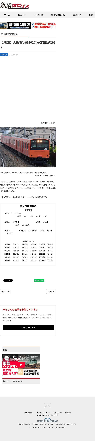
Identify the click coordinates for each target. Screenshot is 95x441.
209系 (31, 216)
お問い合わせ (28, 412)
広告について (57, 412)
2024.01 (16, 260)
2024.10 (42, 254)
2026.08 (7, 244)
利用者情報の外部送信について (47, 415)
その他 (41, 230)
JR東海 (7, 222)
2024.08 (7, 257)
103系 (17, 225)
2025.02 (7, 254)
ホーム (7, 14)
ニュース (22, 14)
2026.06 (24, 244)
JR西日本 (4, 55)
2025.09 (50, 247)
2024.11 (33, 254)
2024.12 (24, 254)
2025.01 (16, 254)
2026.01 (16, 247)
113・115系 (25, 225)
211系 (38, 216)
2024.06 (24, 257)
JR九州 (45, 222)
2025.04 (42, 251)
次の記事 (50, 291)
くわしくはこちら (28, 327)
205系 (25, 216)
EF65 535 (10, 234)
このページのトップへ (47, 405)
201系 (19, 216)
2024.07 (16, 257)
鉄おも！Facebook (12, 381)
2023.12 (24, 260)
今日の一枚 (38, 14)
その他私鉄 (32, 230)
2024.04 (42, 257)
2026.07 (16, 244)
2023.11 (33, 260)
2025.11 (33, 247)
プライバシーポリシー (43, 412)
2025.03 (50, 251)
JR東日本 (17, 213)
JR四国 (37, 222)
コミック (77, 14)
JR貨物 (7, 230)
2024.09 (50, 254)
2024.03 (50, 257)
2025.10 (42, 247)
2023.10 (42, 260)
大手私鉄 (22, 230)
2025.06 (24, 251)
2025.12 (24, 247)
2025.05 (33, 251)
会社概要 (68, 412)
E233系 (45, 216)
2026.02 (7, 247)
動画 (5, 349)
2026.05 (33, 244)
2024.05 (33, 257)
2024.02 (7, 260)
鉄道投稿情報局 (58, 14)
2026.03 (50, 244)
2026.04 (42, 244)
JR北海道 (7, 213)
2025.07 (16, 251)
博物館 (49, 230)
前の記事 (5, 291)
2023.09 (50, 260)
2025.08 (7, 251)
